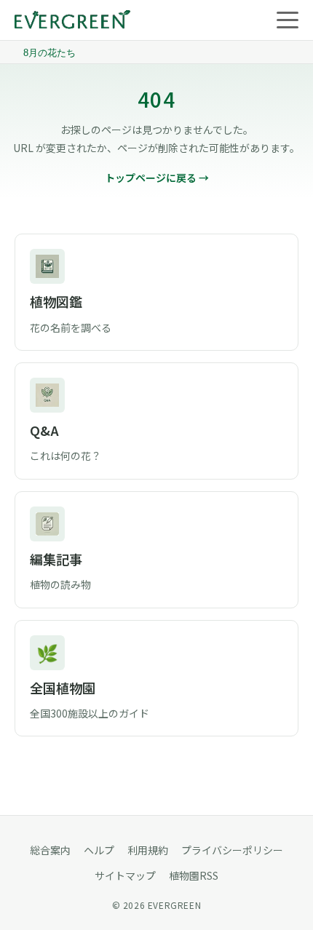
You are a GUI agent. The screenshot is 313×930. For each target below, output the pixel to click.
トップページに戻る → (157, 177)
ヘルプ (99, 850)
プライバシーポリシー (232, 850)
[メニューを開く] (287, 20)
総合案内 (50, 850)
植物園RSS (193, 875)
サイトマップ (125, 875)
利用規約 (147, 850)
